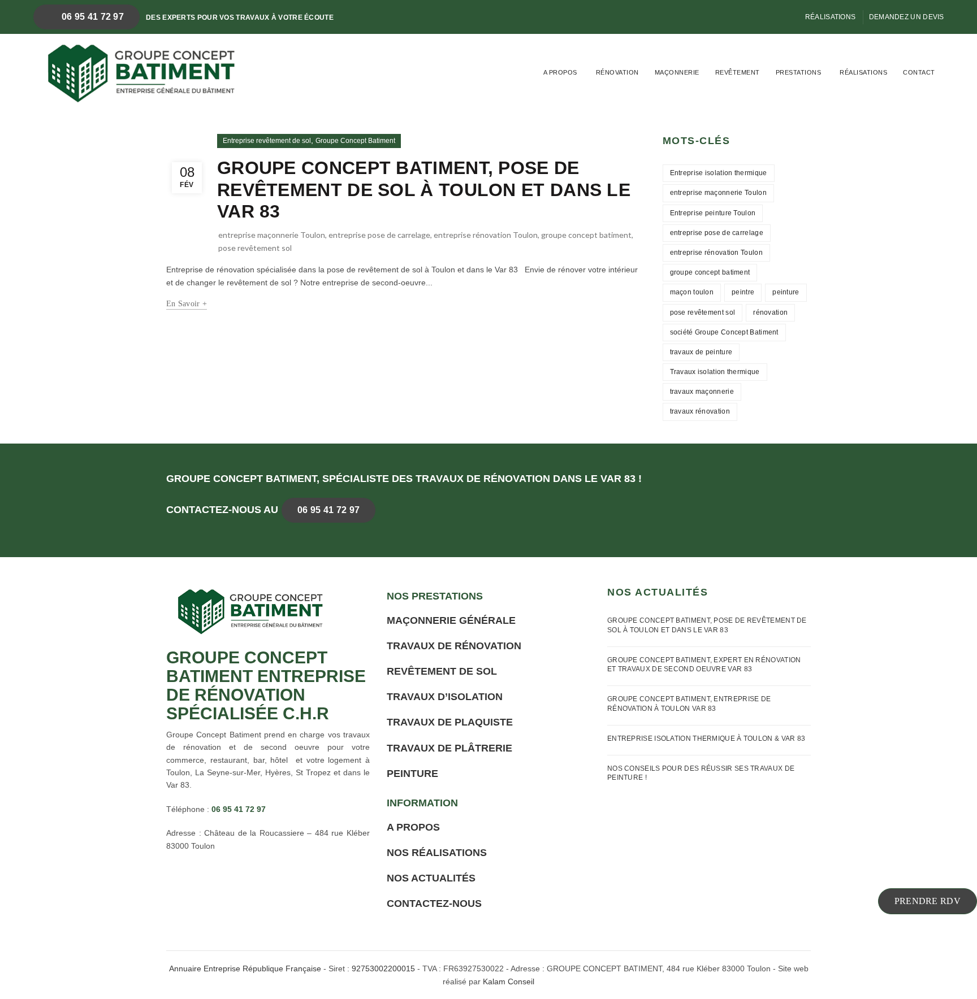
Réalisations (830, 17)
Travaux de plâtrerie (449, 748)
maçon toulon (692, 292)
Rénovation (617, 72)
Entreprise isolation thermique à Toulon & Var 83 (706, 738)
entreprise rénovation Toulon (486, 235)
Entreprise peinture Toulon (713, 213)
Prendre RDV (927, 901)
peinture (785, 292)
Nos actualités (431, 878)
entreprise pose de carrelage (379, 235)
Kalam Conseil (508, 981)
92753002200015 (383, 968)
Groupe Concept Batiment (355, 141)
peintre (743, 292)
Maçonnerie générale (451, 620)
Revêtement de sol (442, 671)
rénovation (770, 312)
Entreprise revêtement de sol (267, 141)
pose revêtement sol (255, 248)
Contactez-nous (434, 903)
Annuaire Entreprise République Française (245, 968)
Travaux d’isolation (445, 696)
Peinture (412, 773)
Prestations (799, 72)
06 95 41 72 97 (91, 16)
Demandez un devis (906, 17)
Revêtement (737, 72)
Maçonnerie (677, 72)
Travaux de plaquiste (450, 722)
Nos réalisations (437, 852)
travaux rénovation (700, 411)
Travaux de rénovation (454, 645)
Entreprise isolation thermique (718, 173)
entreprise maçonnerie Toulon (271, 235)
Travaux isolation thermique (715, 372)
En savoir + (186, 303)
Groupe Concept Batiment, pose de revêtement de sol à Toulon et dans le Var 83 (423, 189)
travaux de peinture (701, 352)
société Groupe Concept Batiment (724, 332)
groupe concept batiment (586, 235)
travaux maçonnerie (702, 392)
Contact (919, 72)
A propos (560, 72)
